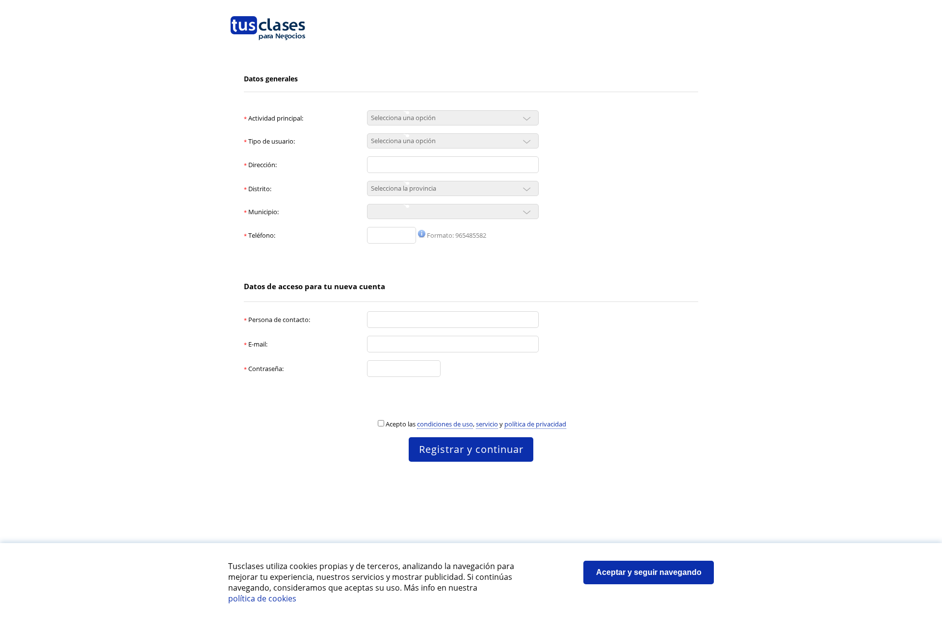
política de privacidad (535, 424)
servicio (487, 424)
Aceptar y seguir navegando (649, 572)
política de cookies (262, 598)
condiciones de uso (445, 424)
